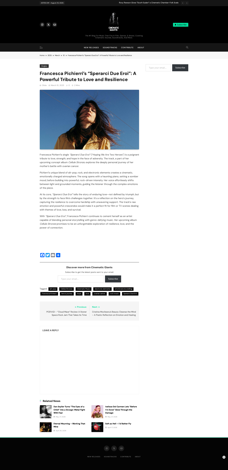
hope (79, 293)
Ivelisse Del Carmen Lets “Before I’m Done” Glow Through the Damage (121, 409)
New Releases (91, 47)
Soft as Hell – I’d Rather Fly (118, 423)
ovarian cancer (99, 293)
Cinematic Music (83, 289)
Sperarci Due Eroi (130, 293)
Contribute (127, 47)
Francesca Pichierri (49, 293)
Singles (44, 66)
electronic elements (102, 289)
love (87, 293)
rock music (114, 293)
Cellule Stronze (66, 289)
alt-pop (53, 289)
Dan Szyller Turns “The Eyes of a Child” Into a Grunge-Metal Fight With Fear (69, 409)
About (140, 47)
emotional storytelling (123, 289)
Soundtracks (110, 47)
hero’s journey (66, 293)
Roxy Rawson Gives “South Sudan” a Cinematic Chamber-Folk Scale (148, 3)
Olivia (44, 85)
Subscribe (113, 278)
